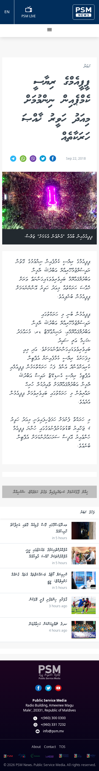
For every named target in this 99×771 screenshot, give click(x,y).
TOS (62, 746)
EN (7, 11)
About (36, 746)
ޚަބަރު (87, 67)
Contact (50, 746)
